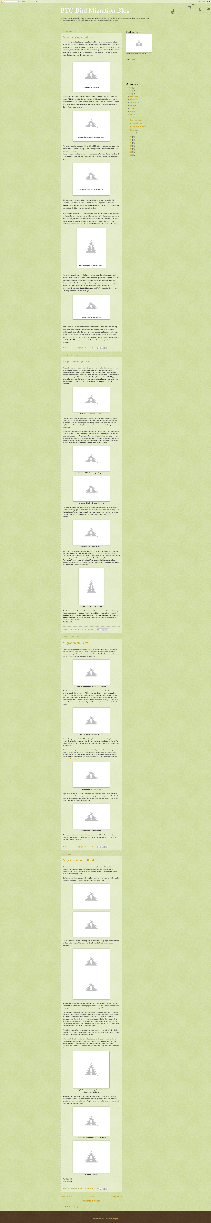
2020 (130, 88)
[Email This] (98, 348)
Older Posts (117, 1196)
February (133, 130)
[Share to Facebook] (104, 348)
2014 (130, 146)
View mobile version (91, 1201)
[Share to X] (102, 348)
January (133, 133)
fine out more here (69, 151)
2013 (130, 149)
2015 (130, 143)
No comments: (89, 348)
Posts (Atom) (73, 1207)
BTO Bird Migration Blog (95, 10)
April (132, 114)
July (131, 108)
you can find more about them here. (104, 553)
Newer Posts (66, 1196)
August (132, 105)
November (133, 96)
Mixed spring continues (78, 37)
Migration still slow (76, 642)
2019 (130, 90)
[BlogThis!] (100, 348)
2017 (130, 137)
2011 (130, 155)
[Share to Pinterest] (107, 348)
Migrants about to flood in (80, 860)
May (132, 111)
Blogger (115, 1218)
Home (91, 1196)
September (134, 102)
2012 (130, 152)
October (133, 99)
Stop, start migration (76, 361)
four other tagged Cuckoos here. (77, 759)
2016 (130, 140)
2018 (130, 94)
